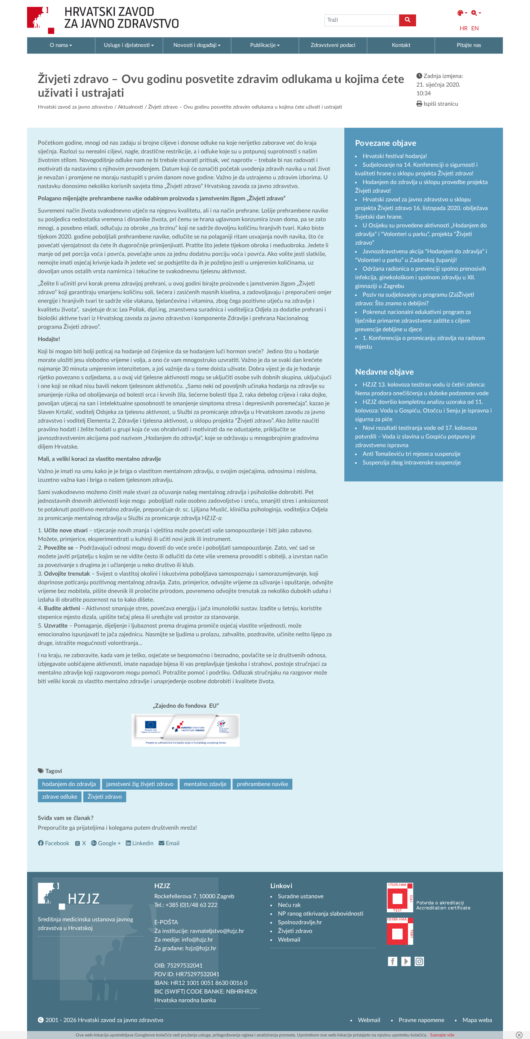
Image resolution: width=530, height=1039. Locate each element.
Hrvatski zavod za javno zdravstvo (75, 107)
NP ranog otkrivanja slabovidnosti (320, 914)
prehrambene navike (262, 784)
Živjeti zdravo (105, 797)
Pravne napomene (421, 1020)
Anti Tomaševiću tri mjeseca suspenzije (411, 454)
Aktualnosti (130, 107)
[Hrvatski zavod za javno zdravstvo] (102, 20)
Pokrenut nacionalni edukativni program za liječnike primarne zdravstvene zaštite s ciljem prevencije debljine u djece (413, 320)
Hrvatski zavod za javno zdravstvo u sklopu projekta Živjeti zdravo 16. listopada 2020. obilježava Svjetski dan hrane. (421, 208)
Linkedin (142, 843)
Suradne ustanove (300, 896)
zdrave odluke (59, 797)
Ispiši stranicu (440, 104)
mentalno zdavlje (205, 784)
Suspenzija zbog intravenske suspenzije (412, 463)
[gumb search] (407, 20)
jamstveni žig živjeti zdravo (139, 784)
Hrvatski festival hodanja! (395, 156)
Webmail (369, 1020)
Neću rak (289, 905)
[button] (462, 13)
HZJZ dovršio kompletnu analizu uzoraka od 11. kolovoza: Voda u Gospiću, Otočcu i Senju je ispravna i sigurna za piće (423, 410)
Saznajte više (442, 1035)
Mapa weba (477, 1020)
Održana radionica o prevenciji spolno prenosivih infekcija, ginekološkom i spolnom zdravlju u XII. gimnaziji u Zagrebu (420, 277)
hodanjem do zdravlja (69, 784)
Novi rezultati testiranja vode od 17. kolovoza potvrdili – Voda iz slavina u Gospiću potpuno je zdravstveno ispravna (416, 436)
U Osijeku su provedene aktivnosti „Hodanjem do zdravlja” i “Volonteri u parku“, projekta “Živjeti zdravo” (421, 234)
